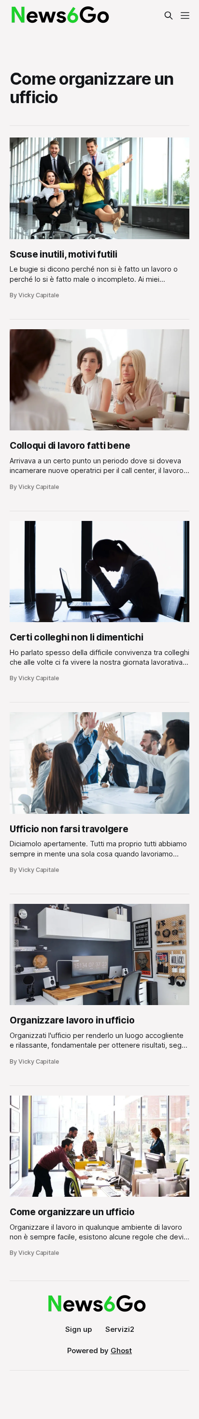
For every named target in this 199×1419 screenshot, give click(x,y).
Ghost (121, 1350)
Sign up (78, 1329)
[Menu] (185, 15)
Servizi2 (119, 1329)
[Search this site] (168, 15)
